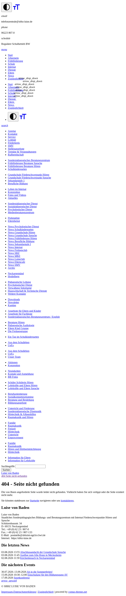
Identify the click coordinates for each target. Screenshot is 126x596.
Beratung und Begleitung (21, 399)
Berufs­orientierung (17, 394)
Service (12, 137)
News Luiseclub (16, 259)
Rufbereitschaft (16, 154)
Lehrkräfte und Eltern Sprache (23, 388)
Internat (12, 66)
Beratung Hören (16, 322)
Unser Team (14, 356)
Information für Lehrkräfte (21, 460)
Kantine (12, 305)
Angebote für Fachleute (20, 313)
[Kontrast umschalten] (6, 7)
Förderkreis (14, 142)
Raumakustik (14, 425)
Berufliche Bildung (18, 183)
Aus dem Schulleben (18, 342)
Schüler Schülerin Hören (20, 382)
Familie (12, 422)
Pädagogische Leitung (19, 282)
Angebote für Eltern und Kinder (24, 310)
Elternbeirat (14, 221)
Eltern (11, 72)
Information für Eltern (19, 457)
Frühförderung (15, 61)
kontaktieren (67, 500)
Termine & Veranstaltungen (22, 151)
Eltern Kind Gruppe (18, 328)
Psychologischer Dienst (20, 209)
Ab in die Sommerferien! (39, 571)
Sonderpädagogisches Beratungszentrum (29, 160)
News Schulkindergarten (20, 229)
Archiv (11, 267)
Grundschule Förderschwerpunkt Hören (28, 174)
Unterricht (13, 434)
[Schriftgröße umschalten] (16, 10)
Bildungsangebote (17, 402)
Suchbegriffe (8, 466)
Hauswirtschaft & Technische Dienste (27, 290)
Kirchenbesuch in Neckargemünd (37, 558)
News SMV (14, 265)
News (11, 75)
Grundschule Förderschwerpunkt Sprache (29, 177)
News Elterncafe (16, 262)
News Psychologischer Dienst (23, 226)
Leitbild (12, 139)
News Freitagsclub (17, 250)
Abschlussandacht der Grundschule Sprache (43, 552)
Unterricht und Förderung (21, 408)
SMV (11, 145)
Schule (11, 64)
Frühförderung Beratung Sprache (25, 163)
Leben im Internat (17, 189)
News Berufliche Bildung (21, 241)
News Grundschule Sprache (22, 235)
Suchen (6, 470)
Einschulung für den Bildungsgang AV (48, 574)
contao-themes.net (77, 591)
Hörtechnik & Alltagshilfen (22, 414)
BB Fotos (13, 376)
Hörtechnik (14, 431)
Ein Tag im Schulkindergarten (23, 336)
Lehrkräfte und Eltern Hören (22, 385)
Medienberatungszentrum (21, 212)
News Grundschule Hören (21, 232)
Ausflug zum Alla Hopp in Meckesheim (40, 555)
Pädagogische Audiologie (21, 325)
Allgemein (13, 58)
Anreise (12, 131)
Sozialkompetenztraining (20, 396)
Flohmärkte (14, 218)
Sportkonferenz (22, 577)
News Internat (15, 247)
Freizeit (12, 428)
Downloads (14, 299)
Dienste (12, 69)
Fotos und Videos (17, 195)
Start (10, 55)
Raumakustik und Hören (20, 417)
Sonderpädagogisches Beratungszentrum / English (34, 316)
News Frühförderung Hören (22, 238)
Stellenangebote (16, 148)
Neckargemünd (16, 273)
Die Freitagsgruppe (18, 331)
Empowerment (15, 437)
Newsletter (13, 302)
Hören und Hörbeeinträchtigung (24, 449)
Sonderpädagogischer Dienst (23, 203)
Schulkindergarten (17, 169)
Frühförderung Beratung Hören (24, 166)
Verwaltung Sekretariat (20, 288)
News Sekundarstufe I (19, 244)
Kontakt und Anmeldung (21, 373)
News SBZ (14, 253)
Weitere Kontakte (17, 293)
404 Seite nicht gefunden (14, 476)
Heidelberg (13, 276)
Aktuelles (13, 198)
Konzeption (14, 192)
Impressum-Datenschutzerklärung (18, 591)
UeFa (11, 345)
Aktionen (13, 362)
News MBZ (14, 256)
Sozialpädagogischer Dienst (22, 206)
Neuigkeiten (14, 371)
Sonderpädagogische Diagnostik (24, 411)
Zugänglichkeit (15, 78)
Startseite (34, 500)
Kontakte (12, 134)
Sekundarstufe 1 (16, 180)
